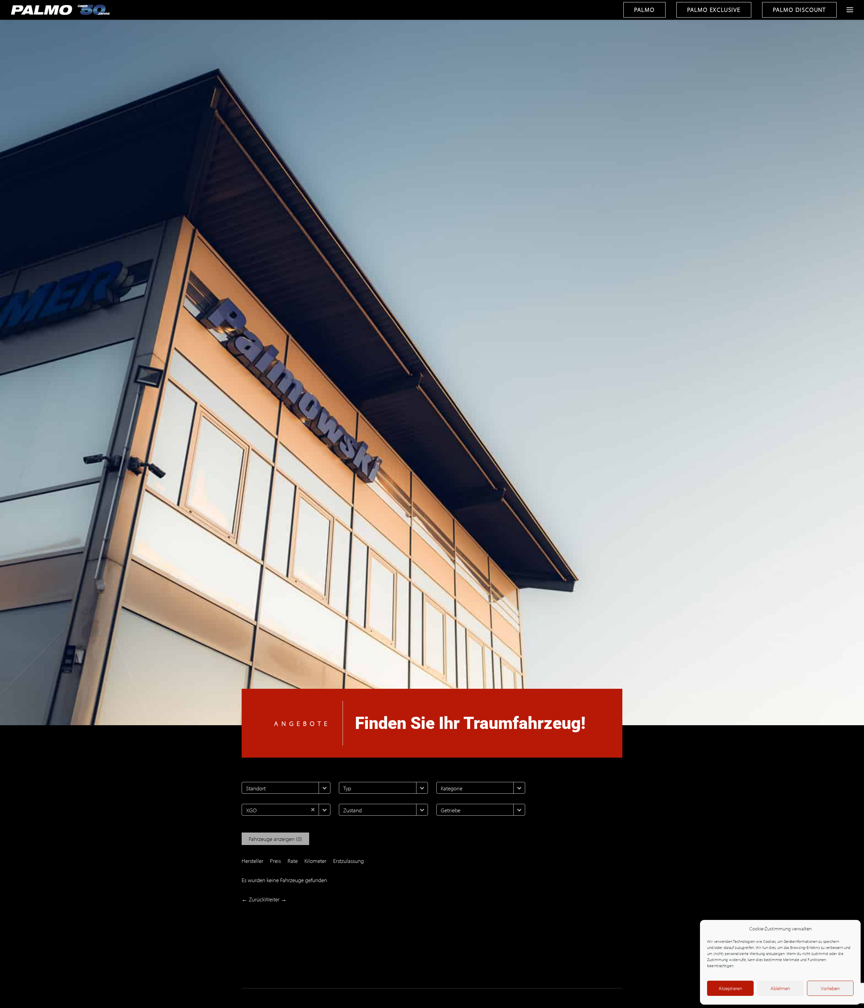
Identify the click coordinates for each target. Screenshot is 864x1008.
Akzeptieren (730, 988)
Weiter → (276, 899)
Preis (275, 860)
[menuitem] (646, 10)
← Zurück (253, 899)
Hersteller (252, 860)
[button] (324, 788)
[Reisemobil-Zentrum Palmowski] (62, 10)
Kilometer (315, 860)
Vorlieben (830, 988)
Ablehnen (780, 988)
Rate (293, 860)
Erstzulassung (348, 860)
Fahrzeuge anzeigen (275, 838)
